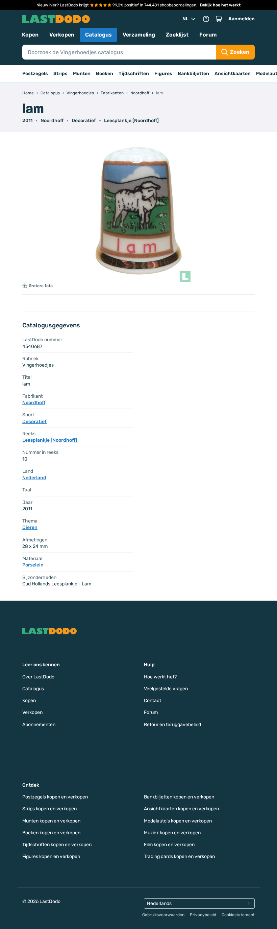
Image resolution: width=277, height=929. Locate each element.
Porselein (33, 565)
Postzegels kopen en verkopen (55, 797)
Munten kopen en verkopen (51, 821)
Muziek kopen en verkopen (172, 833)
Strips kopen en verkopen (49, 809)
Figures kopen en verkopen (51, 856)
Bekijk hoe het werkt (220, 5)
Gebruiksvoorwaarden (163, 914)
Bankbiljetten (193, 73)
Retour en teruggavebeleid (172, 724)
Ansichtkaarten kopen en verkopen (181, 809)
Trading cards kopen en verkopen (179, 856)
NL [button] (185, 19)
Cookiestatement (238, 914)
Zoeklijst (177, 34)
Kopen (30, 34)
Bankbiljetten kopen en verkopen (179, 797)
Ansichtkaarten (233, 73)
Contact (152, 700)
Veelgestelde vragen (166, 689)
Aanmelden (241, 19)
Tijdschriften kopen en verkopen (57, 844)
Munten (82, 73)
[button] (219, 19)
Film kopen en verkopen (169, 844)
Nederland (34, 478)
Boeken (104, 73)
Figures (163, 73)
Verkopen (61, 34)
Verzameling (139, 34)
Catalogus (98, 34)
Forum (208, 34)
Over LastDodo (38, 677)
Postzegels (35, 73)
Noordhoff (52, 120)
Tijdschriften (134, 73)
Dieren (29, 527)
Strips (60, 73)
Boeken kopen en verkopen (51, 833)
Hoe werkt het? (160, 677)
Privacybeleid (203, 914)
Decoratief (84, 120)
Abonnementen (38, 724)
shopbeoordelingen (178, 5)
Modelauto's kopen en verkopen (178, 821)
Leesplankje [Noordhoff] (131, 120)
